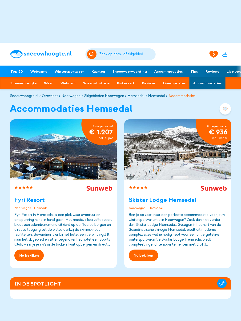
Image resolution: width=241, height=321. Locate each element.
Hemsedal (136, 96)
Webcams (38, 71)
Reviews (212, 71)
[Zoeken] (126, 54)
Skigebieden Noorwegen (104, 96)
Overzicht (50, 96)
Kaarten (98, 71)
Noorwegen (70, 96)
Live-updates (174, 83)
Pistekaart (125, 83)
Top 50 (16, 71)
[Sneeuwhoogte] (45, 54)
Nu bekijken (29, 255)
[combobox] (126, 54)
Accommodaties (168, 71)
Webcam (68, 83)
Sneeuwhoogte (23, 83)
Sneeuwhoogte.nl (24, 96)
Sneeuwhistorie (96, 83)
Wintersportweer (69, 71)
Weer (48, 83)
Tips (194, 71)
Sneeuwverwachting (129, 71)
